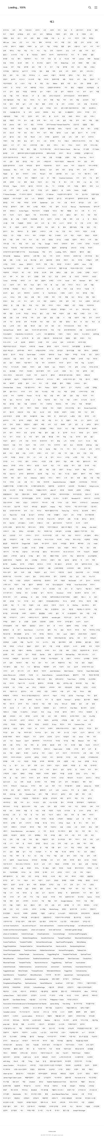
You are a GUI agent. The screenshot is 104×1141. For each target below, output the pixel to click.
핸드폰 (33, 326)
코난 (66, 429)
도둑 (70, 137)
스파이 (75, 400)
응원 (17, 92)
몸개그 (97, 355)
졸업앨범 (42, 613)
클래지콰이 (30, 474)
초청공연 (22, 675)
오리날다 (34, 712)
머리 (32, 227)
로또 (81, 84)
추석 (77, 178)
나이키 (42, 445)
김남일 (48, 449)
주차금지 (15, 273)
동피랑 (5, 153)
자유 (46, 227)
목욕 (54, 71)
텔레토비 (6, 630)
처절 (88, 613)
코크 (61, 215)
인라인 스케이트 (45, 577)
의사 (37, 642)
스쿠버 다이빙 (83, 392)
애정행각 (46, 667)
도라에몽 (86, 659)
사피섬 (67, 539)
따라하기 (85, 277)
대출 (92, 285)
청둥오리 (73, 252)
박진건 (55, 211)
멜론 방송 (37, 667)
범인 (65, 445)
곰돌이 (35, 424)
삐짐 (42, 424)
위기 (52, 441)
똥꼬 (93, 297)
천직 (4, 523)
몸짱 (30, 609)
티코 (18, 268)
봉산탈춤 (12, 371)
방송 (4, 326)
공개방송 (20, 34)
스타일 (67, 457)
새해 (71, 461)
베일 (58, 683)
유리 (19, 285)
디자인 (20, 461)
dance (5, 466)
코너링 (33, 548)
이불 (73, 429)
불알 (89, 252)
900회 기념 (48, 531)
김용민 (75, 597)
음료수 (5, 145)
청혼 (11, 314)
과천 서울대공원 (8, 100)
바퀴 (4, 708)
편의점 (85, 293)
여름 (97, 92)
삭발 (95, 609)
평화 (25, 182)
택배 (54, 314)
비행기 (48, 92)
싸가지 (97, 449)
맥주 (73, 59)
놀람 (73, 133)
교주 (81, 581)
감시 (63, 609)
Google (47, 244)
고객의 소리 (7, 585)
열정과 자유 (80, 556)
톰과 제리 (87, 700)
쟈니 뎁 (37, 396)
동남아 (16, 379)
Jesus (21, 264)
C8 (13, 687)
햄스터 (12, 412)
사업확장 (87, 539)
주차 (86, 51)
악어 (72, 166)
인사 (89, 314)
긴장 (81, 223)
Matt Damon (68, 671)
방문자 (77, 318)
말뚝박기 (29, 264)
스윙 (38, 605)
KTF (11, 190)
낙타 (4, 162)
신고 (82, 420)
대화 (4, 314)
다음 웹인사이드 (29, 388)
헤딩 (43, 252)
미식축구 (68, 264)
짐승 (97, 564)
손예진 (12, 470)
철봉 (4, 260)
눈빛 (76, 129)
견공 (44, 256)
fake (42, 416)
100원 (81, 433)
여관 (77, 371)
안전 (46, 326)
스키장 (93, 133)
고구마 (89, 223)
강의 (4, 433)
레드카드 (50, 593)
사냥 (12, 59)
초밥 (33, 244)
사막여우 (52, 687)
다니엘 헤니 (24, 712)
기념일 (76, 186)
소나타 (75, 646)
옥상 (32, 162)
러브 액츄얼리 (53, 659)
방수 (29, 359)
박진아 (44, 671)
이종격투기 (27, 59)
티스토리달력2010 (42, 248)
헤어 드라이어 (55, 552)
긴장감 (74, 650)
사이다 (5, 671)
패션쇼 (95, 219)
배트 (59, 560)
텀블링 (68, 338)
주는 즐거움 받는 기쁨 (25, 638)
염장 (60, 322)
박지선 (39, 511)
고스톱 (93, 231)
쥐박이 (74, 503)
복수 (65, 182)
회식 (73, 466)
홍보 (64, 227)
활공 (4, 511)
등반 (11, 363)
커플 (11, 96)
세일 (49, 420)
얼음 (34, 149)
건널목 (36, 544)
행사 (4, 470)
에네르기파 (14, 544)
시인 (94, 416)
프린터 (77, 470)
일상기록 (17, 507)
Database (6, 170)
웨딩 (51, 133)
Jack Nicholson (55, 671)
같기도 (27, 634)
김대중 (18, 416)
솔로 (64, 120)
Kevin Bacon (28, 630)
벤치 (11, 433)
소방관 (94, 277)
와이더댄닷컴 (77, 494)
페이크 (74, 548)
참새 (34, 170)
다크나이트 (18, 577)
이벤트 (84, 34)
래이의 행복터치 (83, 96)
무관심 (26, 314)
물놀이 (27, 215)
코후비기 (6, 531)
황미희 (72, 544)
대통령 (5, 38)
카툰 (39, 67)
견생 (16, 626)
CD (12, 235)
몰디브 (12, 137)
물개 (39, 285)
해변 (87, 63)
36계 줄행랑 (76, 346)
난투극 (22, 618)
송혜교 (89, 424)
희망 (4, 474)
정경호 (18, 424)
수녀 (33, 383)
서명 (59, 453)
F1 (99, 79)
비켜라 (47, 650)
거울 (81, 227)
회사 (24, 145)
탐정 (93, 704)
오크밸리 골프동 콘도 (38, 486)
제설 (46, 609)
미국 (4, 482)
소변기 (70, 293)
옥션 (93, 322)
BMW (63, 424)
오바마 (58, 256)
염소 (22, 277)
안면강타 (27, 581)
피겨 (48, 371)
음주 (62, 92)
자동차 (12, 34)
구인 (41, 404)
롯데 (19, 141)
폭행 (51, 100)
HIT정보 (53, 494)
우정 (91, 453)
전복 (45, 264)
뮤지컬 (25, 318)
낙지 (34, 634)
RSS (79, 326)
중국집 (25, 162)
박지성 (18, 88)
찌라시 (78, 116)
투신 (39, 531)
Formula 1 (67, 700)
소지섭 (83, 367)
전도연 (59, 429)
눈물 (32, 120)
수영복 (62, 293)
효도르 (12, 133)
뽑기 (75, 215)
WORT (12, 383)
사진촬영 (46, 211)
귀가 (46, 700)
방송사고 (12, 474)
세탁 (58, 396)
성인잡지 (66, 646)
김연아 (30, 116)
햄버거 (83, 474)
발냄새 (59, 700)
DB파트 (45, 112)
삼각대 (21, 474)
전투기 (73, 712)
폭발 (55, 449)
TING (16, 116)
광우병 (65, 67)
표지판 (89, 42)
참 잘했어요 (55, 609)
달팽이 (34, 231)
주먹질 (75, 355)
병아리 (65, 712)
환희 (25, 416)
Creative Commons (66, 178)
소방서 (27, 577)
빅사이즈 (22, 609)
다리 (96, 182)
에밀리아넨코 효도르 (9, 346)
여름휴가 (34, 178)
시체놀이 (89, 260)
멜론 (62, 46)
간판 (69, 42)
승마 (12, 671)
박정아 (61, 314)
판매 (57, 170)
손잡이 (20, 655)
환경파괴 (47, 581)
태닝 (71, 556)
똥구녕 (86, 593)
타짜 (20, 429)
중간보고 (40, 564)
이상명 (31, 675)
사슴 (26, 129)
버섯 (11, 453)
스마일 (5, 264)
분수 (25, 120)
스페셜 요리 (47, 162)
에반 (62, 211)
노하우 (5, 457)
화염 (19, 203)
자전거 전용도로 (52, 527)
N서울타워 (33, 416)
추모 (90, 141)
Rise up (73, 207)
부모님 (34, 314)
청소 (12, 231)
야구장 (26, 601)
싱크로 (5, 396)
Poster (29, 396)
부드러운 (6, 519)
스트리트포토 (83, 482)
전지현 (5, 461)
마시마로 (6, 659)
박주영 (72, 441)
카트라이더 (43, 309)
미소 (36, 59)
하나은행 (33, 322)
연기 (11, 437)
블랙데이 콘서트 (83, 199)
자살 (29, 84)
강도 (73, 260)
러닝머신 (78, 388)
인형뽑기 (57, 515)
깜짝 (96, 260)
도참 (67, 503)
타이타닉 (77, 659)
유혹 (95, 174)
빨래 (43, 104)
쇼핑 (19, 482)
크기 (93, 655)
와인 (73, 301)
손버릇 (81, 359)
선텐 (38, 338)
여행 (62, 42)
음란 (85, 162)
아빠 (12, 178)
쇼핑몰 (66, 240)
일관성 (67, 560)
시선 (19, 182)
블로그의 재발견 (66, 527)
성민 (4, 363)
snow (66, 166)
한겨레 (52, 141)
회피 (28, 207)
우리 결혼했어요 (49, 334)
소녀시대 (14, 55)
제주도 (12, 51)
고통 (25, 482)
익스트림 (45, 392)
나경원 (18, 581)
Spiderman (44, 203)
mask (96, 544)
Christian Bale (8, 388)
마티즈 (51, 305)
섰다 (66, 589)
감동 (11, 318)
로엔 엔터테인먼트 (70, 330)
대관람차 (89, 712)
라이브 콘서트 (93, 367)
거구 (20, 535)
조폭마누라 (39, 379)
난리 (28, 671)
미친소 (42, 88)
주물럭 (73, 359)
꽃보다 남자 (63, 416)
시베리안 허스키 (33, 618)
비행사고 (40, 523)
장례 (21, 207)
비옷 (48, 523)
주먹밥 (5, 622)
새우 (11, 277)
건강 (54, 322)
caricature (94, 503)
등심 (26, 297)
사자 (91, 46)
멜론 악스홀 (63, 268)
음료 (62, 630)
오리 (78, 104)
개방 (93, 683)
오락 (71, 100)
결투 (64, 396)
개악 (43, 363)
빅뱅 (80, 404)
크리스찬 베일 (69, 408)
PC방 (19, 178)
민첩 (4, 490)
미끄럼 (83, 355)
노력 (65, 441)
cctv (4, 297)
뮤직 (4, 691)
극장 (25, 137)
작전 (4, 581)
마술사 (55, 696)
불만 (40, 470)
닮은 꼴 (22, 556)
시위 (4, 190)
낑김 (25, 100)
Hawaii (41, 346)
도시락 (18, 314)
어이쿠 (61, 363)
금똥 (69, 519)
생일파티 (20, 470)
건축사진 (73, 248)
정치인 (87, 416)
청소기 (27, 589)
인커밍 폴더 (69, 622)
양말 (64, 219)
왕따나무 (96, 207)
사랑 (96, 42)
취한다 (16, 585)
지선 (61, 400)
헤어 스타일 (77, 539)
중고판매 (85, 511)
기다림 (40, 190)
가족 (32, 318)
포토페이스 (92, 108)
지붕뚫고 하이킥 (41, 490)
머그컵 (67, 474)
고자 (12, 153)
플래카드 (41, 683)
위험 (41, 84)
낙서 (27, 42)
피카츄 (80, 260)
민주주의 (57, 445)
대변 (79, 351)
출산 (12, 293)
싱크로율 (68, 531)
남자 (47, 190)
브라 (36, 223)
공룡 (43, 437)
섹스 (17, 75)
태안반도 (58, 404)
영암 (92, 125)
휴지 (44, 116)
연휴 (19, 297)
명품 (4, 318)
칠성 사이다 (25, 659)
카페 (90, 474)
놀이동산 (77, 700)
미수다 (52, 572)
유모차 (5, 293)
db (91, 182)
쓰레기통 (6, 289)
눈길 (25, 260)
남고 (4, 515)
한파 (4, 211)
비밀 (24, 453)
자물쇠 (20, 129)
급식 (88, 433)
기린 (94, 227)
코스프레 (31, 79)
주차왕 (79, 515)
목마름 (69, 585)
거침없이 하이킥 (27, 379)
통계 (4, 149)
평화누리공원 (51, 153)
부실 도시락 (51, 519)
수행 (94, 613)
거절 (90, 264)
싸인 (95, 457)
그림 (37, 240)
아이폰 (57, 712)
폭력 (17, 104)
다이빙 (34, 71)
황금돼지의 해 (84, 650)
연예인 (85, 55)
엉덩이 (5, 79)
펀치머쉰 (41, 515)
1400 (18, 503)
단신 (32, 511)
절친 (16, 494)
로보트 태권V (82, 634)
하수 (46, 663)
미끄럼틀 (58, 157)
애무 (4, 601)
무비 (38, 133)
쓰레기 (5, 88)
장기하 (38, 498)
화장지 (5, 429)
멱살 (60, 507)
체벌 (39, 433)
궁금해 (23, 342)
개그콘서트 (94, 104)
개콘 (88, 215)
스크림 (18, 260)
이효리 (79, 235)
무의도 (81, 601)
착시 (72, 55)
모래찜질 (77, 153)
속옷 (28, 170)
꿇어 (27, 383)
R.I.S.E (64, 207)
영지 (55, 577)
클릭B (49, 346)
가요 (11, 322)
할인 (41, 314)
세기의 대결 (82, 342)
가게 (50, 256)
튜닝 (84, 75)
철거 (44, 646)
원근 (93, 51)
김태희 (12, 182)
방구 (83, 137)
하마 (95, 461)
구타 (65, 88)
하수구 (92, 157)
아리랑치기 (13, 539)
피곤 (93, 100)
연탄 (79, 416)
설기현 (33, 433)
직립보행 (6, 548)
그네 (39, 137)
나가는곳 (20, 646)
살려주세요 (20, 351)
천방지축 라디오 (62, 55)
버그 (32, 482)
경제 (4, 182)
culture (81, 59)
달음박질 (51, 486)
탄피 (25, 511)
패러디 (58, 478)
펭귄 (19, 404)
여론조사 (6, 712)
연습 (84, 79)
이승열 (87, 289)
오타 (25, 38)
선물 (80, 51)
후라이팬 (79, 683)
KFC (37, 116)
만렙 (60, 650)
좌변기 (66, 260)
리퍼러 (5, 478)
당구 (52, 453)
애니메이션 (13, 149)
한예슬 (95, 388)
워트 (4, 383)
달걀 (88, 227)
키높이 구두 (21, 683)
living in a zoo (94, 486)
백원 (65, 392)
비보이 (78, 145)
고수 (29, 281)
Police (47, 388)
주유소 (82, 691)
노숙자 (56, 371)
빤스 (89, 129)
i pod (65, 634)
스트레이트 (50, 548)
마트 (31, 289)
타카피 (12, 638)
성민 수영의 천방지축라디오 (70, 108)
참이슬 (71, 170)
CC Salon (96, 149)
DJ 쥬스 (56, 498)
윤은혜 (40, 474)
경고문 (20, 63)
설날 (96, 445)
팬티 (19, 59)
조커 (15, 597)
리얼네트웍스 (48, 166)
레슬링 (5, 174)
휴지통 (27, 400)
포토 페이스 (85, 605)
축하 (84, 120)
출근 (91, 437)
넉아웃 (69, 593)
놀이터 (13, 79)
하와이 (32, 367)
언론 (19, 125)
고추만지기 (34, 503)
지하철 (55, 46)
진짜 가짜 (87, 568)
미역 (78, 552)
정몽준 (73, 704)
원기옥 (22, 564)
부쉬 (17, 338)
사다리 (23, 392)
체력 (49, 638)
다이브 (60, 503)
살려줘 (85, 371)
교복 (50, 231)
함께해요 (79, 642)
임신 (73, 297)
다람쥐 (25, 219)
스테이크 (43, 231)
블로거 (48, 63)
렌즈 (72, 478)
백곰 (58, 100)
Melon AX (70, 162)
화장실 (91, 38)
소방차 (12, 285)
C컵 (59, 589)
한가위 (78, 437)
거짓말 (25, 92)
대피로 (12, 646)
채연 (4, 618)
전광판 (24, 367)
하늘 (39, 244)
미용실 (81, 305)
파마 (96, 223)
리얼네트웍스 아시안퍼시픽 (24, 334)
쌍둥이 (72, 634)
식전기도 (76, 511)
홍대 (26, 461)
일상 (65, 30)
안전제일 (82, 679)
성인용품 (43, 429)
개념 (21, 149)
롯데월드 (63, 309)
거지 (92, 396)
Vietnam (82, 281)
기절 (50, 646)
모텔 (17, 219)
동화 (4, 453)
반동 (92, 392)
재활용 (69, 211)
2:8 (72, 515)
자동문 (63, 581)
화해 (49, 416)
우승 (27, 449)
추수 (76, 211)
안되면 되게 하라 (15, 511)
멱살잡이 (37, 572)
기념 (78, 75)
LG (34, 457)
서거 (25, 88)
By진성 (12, 523)
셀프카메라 (62, 642)
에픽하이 (27, 293)
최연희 (95, 235)
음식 (34, 34)
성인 (73, 305)
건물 (17, 305)
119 (65, 453)
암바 (85, 383)
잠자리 (95, 433)
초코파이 (36, 293)
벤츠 (25, 285)
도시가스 (45, 642)
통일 (58, 441)
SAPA (69, 190)
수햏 (21, 539)
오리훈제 (6, 687)
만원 (84, 453)
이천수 (59, 305)
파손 (86, 683)
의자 (42, 59)
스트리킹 (97, 498)
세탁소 (96, 535)
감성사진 (76, 125)
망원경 (45, 408)
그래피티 (54, 691)
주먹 (78, 170)
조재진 (82, 314)
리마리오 (44, 560)
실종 (39, 367)
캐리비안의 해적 (83, 429)
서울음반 (80, 88)
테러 (34, 235)
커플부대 (50, 199)
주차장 (87, 112)
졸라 (38, 556)
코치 (93, 593)
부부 (78, 453)
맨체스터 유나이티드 (79, 141)
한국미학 (46, 482)
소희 (24, 708)
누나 (12, 461)
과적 (92, 162)
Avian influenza (47, 675)
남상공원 (71, 486)
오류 (17, 318)
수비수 (61, 626)
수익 (94, 211)
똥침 (72, 88)
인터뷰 (87, 244)
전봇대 (29, 223)
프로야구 (14, 108)
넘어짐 (65, 359)
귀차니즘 (6, 244)
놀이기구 (25, 71)
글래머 (76, 264)
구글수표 (80, 671)
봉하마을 (96, 334)
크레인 (39, 691)
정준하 (55, 388)
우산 (59, 141)
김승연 (70, 572)
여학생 (26, 203)
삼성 (41, 108)
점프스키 (88, 494)
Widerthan (64, 63)
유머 (13, 30)
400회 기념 (77, 256)
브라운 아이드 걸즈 (69, 379)
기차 (96, 314)
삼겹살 (66, 466)
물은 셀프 (88, 642)
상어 (19, 293)
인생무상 (49, 404)
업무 (67, 301)
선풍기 (61, 470)
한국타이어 (43, 441)
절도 (24, 305)
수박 (71, 182)
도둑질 (96, 129)
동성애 (94, 429)
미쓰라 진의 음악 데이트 (39, 330)
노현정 (75, 457)
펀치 (45, 100)
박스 (71, 371)
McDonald (72, 581)
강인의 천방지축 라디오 (10, 157)
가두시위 (45, 503)
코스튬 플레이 (71, 613)
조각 (4, 92)
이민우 (97, 646)
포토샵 (21, 457)
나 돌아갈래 (7, 379)
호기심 (59, 240)
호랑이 (74, 71)
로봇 (25, 322)
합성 (4, 75)
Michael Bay (70, 655)
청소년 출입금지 (58, 585)
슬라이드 (6, 420)
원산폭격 (78, 593)
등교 (71, 445)
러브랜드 (30, 371)
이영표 (19, 235)
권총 (96, 240)
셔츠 (31, 691)
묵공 (74, 691)
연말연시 (27, 424)
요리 (41, 34)
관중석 (52, 560)
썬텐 (94, 548)
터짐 (52, 330)
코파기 (61, 153)
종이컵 (12, 404)
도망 (77, 219)
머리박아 (67, 256)
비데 (47, 585)
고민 (59, 326)
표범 (37, 597)
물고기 (80, 133)
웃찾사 (5, 301)
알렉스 (71, 75)
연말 (87, 297)
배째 (79, 568)
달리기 (5, 231)
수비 (37, 157)
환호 (35, 359)
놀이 (24, 104)
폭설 (97, 141)
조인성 (18, 437)
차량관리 (42, 687)
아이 (59, 30)
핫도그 (24, 289)
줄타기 (13, 441)
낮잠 (63, 137)
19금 (53, 182)
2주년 (73, 404)
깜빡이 (30, 700)
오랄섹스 (25, 552)
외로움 (13, 457)
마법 (92, 293)
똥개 (37, 437)
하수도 (65, 601)
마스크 (73, 433)
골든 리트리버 (57, 523)
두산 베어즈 (86, 334)
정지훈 (36, 273)
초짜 (52, 663)
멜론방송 (49, 34)
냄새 (60, 71)
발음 (51, 318)
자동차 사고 (13, 691)
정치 (90, 318)
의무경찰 (96, 572)
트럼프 (66, 548)
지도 (88, 457)
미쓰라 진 (65, 346)
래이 (21, 519)
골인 (57, 613)
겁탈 (4, 539)
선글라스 (53, 301)
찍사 (88, 696)
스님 (84, 182)
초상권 (12, 708)
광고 (19, 38)
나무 (30, 104)
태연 (83, 108)
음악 (65, 34)
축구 (4, 34)
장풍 (11, 260)
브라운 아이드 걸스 (88, 667)
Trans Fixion (71, 679)
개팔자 (24, 626)
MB (64, 79)
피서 (77, 293)
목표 (71, 120)
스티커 (31, 453)
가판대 (68, 334)
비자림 (82, 248)
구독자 (21, 371)
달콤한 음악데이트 (9, 166)
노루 (15, 342)
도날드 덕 (44, 375)
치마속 (32, 100)
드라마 (79, 244)
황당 (28, 149)
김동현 (5, 556)
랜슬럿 (90, 663)
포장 (25, 433)
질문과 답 (15, 71)
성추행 (26, 67)
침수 (50, 170)
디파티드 (15, 696)
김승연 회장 (79, 572)
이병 (23, 585)
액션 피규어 (36, 211)
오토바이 (59, 51)
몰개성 (75, 560)
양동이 (13, 622)
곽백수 (22, 700)
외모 (52, 408)
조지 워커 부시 (7, 593)
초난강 (42, 412)
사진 (44, 30)
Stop (49, 712)
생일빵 (54, 383)
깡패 (51, 273)
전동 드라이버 (7, 503)
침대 (11, 104)
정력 (92, 412)
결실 (50, 679)
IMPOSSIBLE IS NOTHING (60, 597)
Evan (59, 355)
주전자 (85, 396)
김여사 (79, 112)
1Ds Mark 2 (82, 486)
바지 (21, 170)
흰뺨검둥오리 (7, 494)
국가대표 (6, 71)
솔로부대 (56, 137)
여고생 (66, 59)
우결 (58, 330)
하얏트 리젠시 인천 (76, 268)
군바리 (64, 277)
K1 (48, 178)
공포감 (46, 605)
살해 (76, 367)
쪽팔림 (68, 383)
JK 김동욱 (87, 535)
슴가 (41, 46)
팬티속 (86, 351)
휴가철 (5, 613)
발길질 (34, 129)
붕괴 (95, 597)
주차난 (5, 367)
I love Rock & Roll (80, 585)
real (57, 285)
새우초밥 (34, 507)
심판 (85, 116)
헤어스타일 (85, 309)
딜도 (11, 400)
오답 (4, 683)
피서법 (44, 597)
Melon (55, 84)
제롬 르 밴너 (7, 700)
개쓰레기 (19, 663)
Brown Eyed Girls (90, 408)
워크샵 (5, 248)
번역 (85, 145)
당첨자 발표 (95, 194)
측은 (84, 630)
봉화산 (58, 273)
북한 (78, 461)
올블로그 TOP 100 (81, 531)
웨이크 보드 (32, 527)
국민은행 (79, 445)
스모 (88, 572)
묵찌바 (35, 494)
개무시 (94, 511)
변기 (91, 75)
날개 (32, 301)
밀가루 (65, 433)
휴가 (84, 92)
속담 (52, 466)
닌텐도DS (6, 359)
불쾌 (49, 630)
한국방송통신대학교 (52, 601)
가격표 (20, 687)
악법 (18, 100)
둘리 (15, 572)
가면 (19, 133)
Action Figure (23, 211)
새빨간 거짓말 (54, 556)
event (46, 75)
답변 (11, 663)
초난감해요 (92, 679)
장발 (53, 642)
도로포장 (12, 535)
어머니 (56, 145)
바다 (56, 42)
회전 (55, 400)
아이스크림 (94, 145)
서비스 (50, 478)
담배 (4, 51)
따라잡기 (36, 589)
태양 (45, 301)
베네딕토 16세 (57, 338)
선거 (65, 235)
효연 (26, 199)
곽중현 (96, 379)
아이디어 (39, 186)
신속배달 (34, 560)
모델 (85, 104)
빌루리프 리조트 (87, 564)
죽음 (84, 318)
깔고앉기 (31, 515)
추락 (58, 437)
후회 (78, 182)
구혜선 (51, 429)
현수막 (51, 55)
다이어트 (40, 125)
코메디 (39, 453)
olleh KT (53, 490)
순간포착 (85, 100)
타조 (59, 203)
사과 (38, 301)
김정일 (5, 219)
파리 (53, 297)
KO (23, 273)
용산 (75, 322)
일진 (80, 704)
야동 (90, 120)
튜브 (97, 256)
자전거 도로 (67, 618)
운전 (63, 104)
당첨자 (42, 129)
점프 (41, 71)
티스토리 (96, 244)
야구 (98, 46)
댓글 (65, 461)
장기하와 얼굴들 (27, 498)
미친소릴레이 (7, 334)
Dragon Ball (26, 544)
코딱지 (92, 170)
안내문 (40, 342)
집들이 (75, 474)
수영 (72, 67)
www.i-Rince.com (9, 675)
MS (52, 326)
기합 (36, 363)
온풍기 (69, 659)
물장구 (31, 585)
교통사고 (77, 46)
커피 (17, 96)
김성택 (34, 622)
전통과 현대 (25, 494)
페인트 (43, 207)
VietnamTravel (8, 330)
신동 (65, 203)
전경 (63, 231)
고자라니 (28, 535)
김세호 (79, 273)
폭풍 (96, 601)
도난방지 (91, 363)
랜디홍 (20, 589)
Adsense (34, 478)
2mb (14, 42)
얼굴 (4, 120)
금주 (70, 424)
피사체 (59, 539)
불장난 (69, 215)
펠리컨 (82, 252)
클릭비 (53, 375)
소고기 (61, 223)
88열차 (95, 552)
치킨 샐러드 (7, 667)
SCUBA (52, 589)
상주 (68, 691)
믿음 (13, 445)
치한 (24, 605)
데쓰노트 (64, 704)
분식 (21, 408)
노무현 (5, 46)
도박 (4, 424)
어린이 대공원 (59, 162)
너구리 (59, 281)
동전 (19, 478)
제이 (96, 281)
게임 (25, 51)
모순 (25, 478)
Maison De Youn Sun (26, 679)
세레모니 (12, 211)
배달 (77, 100)
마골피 (31, 605)
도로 (42, 178)
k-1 (13, 449)
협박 (43, 305)
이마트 (12, 482)
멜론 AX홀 (51, 129)
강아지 (37, 30)
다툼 (25, 404)
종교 (86, 322)
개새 (42, 712)
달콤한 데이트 (7, 560)
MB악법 (33, 88)
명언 (60, 474)
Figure (14, 186)
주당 (27, 704)
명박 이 (13, 46)
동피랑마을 (63, 248)
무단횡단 (15, 289)
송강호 (37, 466)
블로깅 (42, 478)
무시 (25, 301)
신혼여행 (58, 174)
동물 (47, 71)
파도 (52, 264)
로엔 (4, 498)
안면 (56, 535)
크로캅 (72, 412)
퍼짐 (11, 581)
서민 (50, 207)
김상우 (76, 667)
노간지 (38, 334)
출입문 (5, 544)
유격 (42, 223)
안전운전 (33, 404)
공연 (28, 34)
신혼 (63, 285)
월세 (95, 696)
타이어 (34, 441)
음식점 (18, 322)
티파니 (92, 116)
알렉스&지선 (59, 679)
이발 (12, 141)
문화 (71, 34)
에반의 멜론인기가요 (51, 511)
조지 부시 (50, 379)
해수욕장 (62, 75)
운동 (44, 96)
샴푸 (85, 285)
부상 (40, 449)
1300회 (70, 490)
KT (19, 145)
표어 (41, 260)
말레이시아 (39, 289)
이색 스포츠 (7, 507)
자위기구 (78, 535)
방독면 (73, 601)
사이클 (58, 646)
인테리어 (64, 244)
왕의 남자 (96, 301)
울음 (52, 433)
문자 (77, 120)
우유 (70, 231)
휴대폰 (5, 59)
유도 (4, 371)
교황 (58, 289)
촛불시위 (46, 338)
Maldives (17, 256)
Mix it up (77, 149)
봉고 (4, 535)
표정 (32, 38)
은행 (50, 461)
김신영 (35, 659)
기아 (68, 449)
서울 (21, 309)
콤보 (26, 560)
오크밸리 (89, 268)
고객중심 (87, 490)
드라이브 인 (84, 503)
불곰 (93, 199)
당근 (50, 277)
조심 (59, 392)
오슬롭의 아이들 (8, 486)
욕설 (18, 67)
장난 (47, 84)
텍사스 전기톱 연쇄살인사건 (31, 696)
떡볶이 (97, 474)
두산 (22, 667)
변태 (26, 63)
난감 (96, 420)
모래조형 (32, 346)
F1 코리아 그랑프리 (26, 194)
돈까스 (91, 470)
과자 (68, 186)
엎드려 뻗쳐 (40, 371)
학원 (72, 235)
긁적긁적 (44, 494)
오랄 (14, 359)
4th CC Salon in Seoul (62, 149)
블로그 (5, 55)
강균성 (55, 544)
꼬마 (67, 71)
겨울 (39, 79)
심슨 (54, 367)
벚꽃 (78, 478)
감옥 (90, 449)
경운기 (63, 388)
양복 (49, 655)
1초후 (22, 572)
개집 (45, 396)
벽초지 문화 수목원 (26, 248)
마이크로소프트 (69, 326)
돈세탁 (5, 605)
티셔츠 (5, 108)
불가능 (71, 638)
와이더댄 (48, 42)
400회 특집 (37, 581)
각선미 (12, 215)
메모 (86, 326)
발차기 (69, 363)
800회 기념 (7, 577)
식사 (79, 174)
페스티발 (33, 260)
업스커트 (85, 194)
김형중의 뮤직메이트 (54, 88)
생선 (25, 133)
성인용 (12, 601)
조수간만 (12, 490)
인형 (49, 59)
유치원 (57, 219)
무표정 (34, 655)
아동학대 (6, 273)
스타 (19, 301)
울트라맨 (49, 260)
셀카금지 (61, 519)
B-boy (69, 470)
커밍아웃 (47, 400)
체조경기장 (6, 634)
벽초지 (24, 157)
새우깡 (22, 281)
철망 (75, 338)
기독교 (70, 145)
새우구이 (6, 552)
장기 (19, 630)
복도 (70, 663)
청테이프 (51, 355)
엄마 (81, 71)
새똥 (49, 568)
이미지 (77, 231)
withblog (24, 597)
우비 (12, 396)
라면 (68, 84)
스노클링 (25, 548)
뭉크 (79, 408)
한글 (28, 108)
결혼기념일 (73, 227)
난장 (89, 203)
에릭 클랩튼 (17, 634)
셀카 (97, 178)
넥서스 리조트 (49, 539)
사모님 (12, 297)
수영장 (46, 297)
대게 (15, 408)
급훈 (11, 162)
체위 (79, 412)
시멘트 (64, 371)
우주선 (81, 712)
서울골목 (72, 482)
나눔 (71, 437)
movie (5, 67)
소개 (65, 478)
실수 (41, 92)
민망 (4, 112)
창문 (36, 281)
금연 (38, 318)
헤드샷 (69, 153)
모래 (12, 129)
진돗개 (53, 605)
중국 (4, 240)
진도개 (61, 605)
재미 (20, 30)
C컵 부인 (94, 507)
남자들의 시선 (88, 153)
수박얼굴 (63, 544)
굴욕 (69, 46)
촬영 (62, 84)
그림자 (14, 309)
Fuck (32, 285)
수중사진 (35, 704)
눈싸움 (35, 207)
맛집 (24, 75)
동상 (12, 38)
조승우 (45, 466)
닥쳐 (28, 539)
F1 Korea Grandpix (9, 194)
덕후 (83, 675)
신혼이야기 (6, 408)
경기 (4, 412)
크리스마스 (90, 71)
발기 (42, 593)
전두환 (13, 466)
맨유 (42, 145)
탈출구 (29, 646)
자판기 (34, 429)
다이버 (49, 564)
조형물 (46, 38)
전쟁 (26, 441)
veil (27, 687)
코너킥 (78, 523)
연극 (43, 240)
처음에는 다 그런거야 (83, 609)
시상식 (20, 215)
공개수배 (69, 564)
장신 (88, 548)
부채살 (96, 539)
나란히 (86, 523)
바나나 (59, 457)
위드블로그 (39, 194)
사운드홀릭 (30, 531)
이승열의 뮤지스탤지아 (64, 194)
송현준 (20, 383)
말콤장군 (32, 626)
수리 (70, 309)
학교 (33, 42)
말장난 (68, 322)
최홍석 (20, 650)
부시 (38, 141)
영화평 (89, 84)
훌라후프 (45, 618)
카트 (34, 215)
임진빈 (85, 687)
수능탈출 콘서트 (15, 112)
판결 (46, 691)
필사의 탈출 (70, 351)
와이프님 (32, 75)
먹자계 (5, 679)
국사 (56, 420)
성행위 (67, 157)
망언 (44, 556)
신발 (4, 96)
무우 (79, 162)
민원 (56, 277)
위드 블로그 (58, 564)
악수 (77, 194)
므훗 (47, 383)
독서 (30, 240)
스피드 (34, 174)
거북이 (5, 141)
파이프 (77, 630)
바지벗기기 (13, 618)
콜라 (46, 433)
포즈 (4, 277)
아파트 (12, 63)
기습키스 (79, 589)
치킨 (22, 116)
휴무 (94, 605)
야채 (76, 363)
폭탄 (4, 404)
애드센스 (25, 96)
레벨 (21, 642)
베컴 (75, 314)
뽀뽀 (89, 59)
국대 (90, 646)
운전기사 (38, 609)
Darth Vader (31, 355)
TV (53, 186)
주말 (98, 478)
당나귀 (92, 400)
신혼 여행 (36, 256)
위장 (42, 359)
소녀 (26, 429)
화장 (36, 420)
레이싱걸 (6, 186)
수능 (57, 231)
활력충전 (41, 199)
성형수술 (89, 445)
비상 (37, 305)
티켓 (65, 289)
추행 (48, 515)
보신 (33, 601)
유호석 (57, 346)
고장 (55, 92)
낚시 (25, 125)
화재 (91, 186)
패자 (59, 687)
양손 (13, 531)
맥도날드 (43, 174)
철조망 (5, 355)
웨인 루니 (88, 174)
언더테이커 (51, 363)
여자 (55, 63)
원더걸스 (81, 203)
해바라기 (6, 309)
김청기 (37, 646)
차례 (4, 646)
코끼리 (51, 104)
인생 (4, 125)
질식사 (88, 581)
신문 (34, 108)
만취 (51, 51)
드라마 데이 (70, 342)
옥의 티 (12, 704)
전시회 (87, 466)
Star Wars (73, 708)
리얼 (28, 412)
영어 (72, 244)
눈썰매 (14, 642)
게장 (52, 392)
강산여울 (47, 498)
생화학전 (39, 585)
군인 (20, 42)
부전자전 (97, 581)
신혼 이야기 (79, 30)
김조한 (92, 708)
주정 (91, 618)
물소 (34, 577)
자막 (54, 223)
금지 (4, 137)
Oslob (76, 190)
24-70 (77, 618)
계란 (50, 235)
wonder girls (56, 618)
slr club (5, 650)
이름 (11, 240)
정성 (39, 400)
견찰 (80, 330)
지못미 (60, 334)
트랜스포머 (19, 375)
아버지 (56, 244)
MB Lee (6, 42)
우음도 (5, 129)
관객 (55, 581)
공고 (54, 708)
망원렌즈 (46, 708)
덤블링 (85, 125)
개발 (47, 470)
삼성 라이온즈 (7, 416)
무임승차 (23, 346)
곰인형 (71, 696)
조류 (92, 371)
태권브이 (6, 445)
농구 (85, 46)
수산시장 (31, 683)
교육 (58, 120)
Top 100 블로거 (8, 268)
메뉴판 (33, 137)
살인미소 (24, 691)
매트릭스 (20, 231)
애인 (12, 478)
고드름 (5, 223)
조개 (30, 392)
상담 (47, 314)
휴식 (55, 108)
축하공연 (29, 166)
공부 (11, 75)
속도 (53, 474)
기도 (90, 178)
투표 (30, 305)
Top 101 (30, 642)
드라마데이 (70, 568)
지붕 (44, 157)
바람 (38, 482)
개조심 (21, 355)
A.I (37, 675)
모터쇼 (21, 466)
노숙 (33, 199)
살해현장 (95, 351)
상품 (32, 297)
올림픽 (43, 281)
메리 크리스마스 (83, 655)
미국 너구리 (7, 342)
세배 (67, 650)
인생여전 (63, 577)
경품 (25, 326)
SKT (18, 190)
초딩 (67, 51)
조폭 (82, 211)
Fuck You (83, 157)
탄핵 (38, 120)
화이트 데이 (7, 597)
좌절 (20, 244)
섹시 (63, 145)
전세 (11, 424)
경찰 (75, 42)
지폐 (12, 223)
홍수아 (88, 379)
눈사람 (25, 190)
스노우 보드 (40, 630)
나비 (40, 457)
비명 (61, 691)
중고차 (13, 355)
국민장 (62, 490)
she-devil (93, 527)
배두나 (29, 466)
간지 (94, 112)
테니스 (78, 285)
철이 (48, 626)
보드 (66, 174)
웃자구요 (6, 30)
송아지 (25, 227)
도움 (71, 289)
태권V (85, 231)
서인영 (43, 461)
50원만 (13, 609)
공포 (33, 67)
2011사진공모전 (69, 96)
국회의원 (33, 92)
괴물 (69, 318)
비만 (30, 437)
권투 (76, 137)
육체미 (97, 589)
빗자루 (34, 203)
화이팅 (42, 634)
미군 (86, 412)
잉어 (84, 178)
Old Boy (75, 605)
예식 (39, 388)
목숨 (82, 363)
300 (36, 392)
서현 (29, 273)
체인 (4, 704)
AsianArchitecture (59, 482)
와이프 (46, 79)
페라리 (78, 375)
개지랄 (21, 490)
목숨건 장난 (13, 515)
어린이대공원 (7, 84)
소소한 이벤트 (39, 638)
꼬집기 (65, 515)
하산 (33, 663)
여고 (40, 383)
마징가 (5, 441)
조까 (87, 560)
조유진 (77, 277)
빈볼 (29, 572)
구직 (13, 420)
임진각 (49, 219)
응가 (32, 141)
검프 (72, 273)
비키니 (27, 235)
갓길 (92, 531)
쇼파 (49, 424)
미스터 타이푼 (47, 535)
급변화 (78, 490)
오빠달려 (15, 659)
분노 (47, 186)
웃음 (4, 63)
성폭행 (26, 268)
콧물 (66, 297)
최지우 (59, 622)
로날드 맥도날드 (8, 351)
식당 (21, 55)
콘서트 (89, 30)
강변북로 (6, 642)
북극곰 (5, 207)
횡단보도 (43, 170)
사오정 (93, 687)
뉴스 (97, 186)
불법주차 (76, 675)
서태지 (29, 309)
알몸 (65, 273)
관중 (50, 157)
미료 (63, 535)
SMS (70, 116)
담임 (59, 548)
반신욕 (44, 273)
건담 (19, 137)
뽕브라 (36, 671)
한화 (43, 277)
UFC (84, 618)
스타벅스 (35, 461)
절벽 (4, 392)
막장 (4, 400)
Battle (42, 655)
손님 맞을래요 (92, 556)
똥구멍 (5, 564)
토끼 (91, 92)
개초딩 (71, 79)
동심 (25, 141)
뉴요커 (78, 622)
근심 (88, 544)
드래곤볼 (61, 186)
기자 (58, 466)
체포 (26, 663)
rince (84, 264)
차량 (68, 400)
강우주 (20, 704)
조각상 (51, 351)
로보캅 (13, 429)
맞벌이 (97, 642)
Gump (19, 388)
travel (67, 281)
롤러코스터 (86, 461)
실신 (77, 577)
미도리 (26, 507)
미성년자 (86, 552)
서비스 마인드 (7, 375)
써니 (82, 215)
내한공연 (53, 309)
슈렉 (54, 667)
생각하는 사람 (67, 683)
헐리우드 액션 (20, 527)
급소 (52, 203)
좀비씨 (92, 519)
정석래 (95, 659)
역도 (81, 548)
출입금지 (44, 507)
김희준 (73, 392)
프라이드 (91, 137)
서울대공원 (6, 116)
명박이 (43, 55)
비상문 (29, 375)
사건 (51, 120)
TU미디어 (69, 523)
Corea (5, 281)
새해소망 (87, 375)
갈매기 (58, 461)
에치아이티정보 (64, 494)
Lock (66, 133)
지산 (89, 338)
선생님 (92, 67)
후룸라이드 (61, 663)
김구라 (64, 556)
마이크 (70, 285)
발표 (71, 453)
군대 (82, 42)
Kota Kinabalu (34, 252)
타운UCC (28, 30)
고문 (87, 704)
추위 (26, 178)
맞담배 (47, 367)
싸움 (85, 67)
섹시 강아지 (45, 544)
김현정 (51, 622)
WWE (81, 63)
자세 (4, 104)
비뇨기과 (92, 577)
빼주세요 (81, 544)
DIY (12, 67)
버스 (38, 51)
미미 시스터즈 (14, 498)
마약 (20, 445)
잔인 (26, 593)
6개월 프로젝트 (41, 351)
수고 (28, 667)
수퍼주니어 (63, 708)
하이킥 (38, 264)
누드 (78, 92)
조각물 (84, 626)
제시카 (73, 203)
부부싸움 (14, 281)
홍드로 (12, 589)
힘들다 (68, 420)
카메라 (29, 46)
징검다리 (37, 708)
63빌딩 (29, 420)
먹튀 (93, 560)
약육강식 (62, 367)
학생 (19, 51)
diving (84, 527)
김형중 (36, 277)
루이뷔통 (50, 683)
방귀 (45, 133)
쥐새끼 (90, 248)
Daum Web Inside (92, 671)
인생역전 (20, 396)
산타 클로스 (22, 523)
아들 (95, 441)
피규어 (23, 186)
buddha (13, 564)
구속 (61, 449)
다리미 (13, 264)
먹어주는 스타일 (94, 630)
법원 (13, 650)
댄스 (75, 84)
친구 (51, 67)
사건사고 (22, 79)
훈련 (48, 145)
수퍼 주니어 (40, 268)
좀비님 (84, 519)
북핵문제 (6, 696)
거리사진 (94, 482)
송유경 (37, 112)
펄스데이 (84, 708)
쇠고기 (80, 441)
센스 (77, 309)
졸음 (38, 38)
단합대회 (43, 622)
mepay (52, 507)
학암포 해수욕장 (94, 675)
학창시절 (14, 248)
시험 (91, 478)
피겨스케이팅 (44, 215)
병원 (47, 322)
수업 (94, 466)
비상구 (95, 273)
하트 (34, 445)
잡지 (52, 457)
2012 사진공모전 (54, 96)
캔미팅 (42, 527)
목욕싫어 (93, 638)
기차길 (63, 696)
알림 (97, 120)
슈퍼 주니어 (52, 268)
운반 (76, 564)
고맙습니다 (81, 166)
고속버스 (77, 383)
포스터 (56, 116)
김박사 (41, 626)
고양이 (52, 30)
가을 (48, 46)
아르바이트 (90, 305)
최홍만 (12, 120)
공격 (11, 92)
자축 (75, 420)
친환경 (58, 260)
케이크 (82, 240)
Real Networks (85, 207)
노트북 (12, 326)
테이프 (95, 359)
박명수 (37, 408)
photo (12, 125)
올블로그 (55, 190)
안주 (4, 663)
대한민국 (70, 92)
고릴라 (17, 227)
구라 (69, 367)
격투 (66, 404)
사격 (89, 240)
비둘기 (53, 75)
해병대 (96, 700)
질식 (26, 655)
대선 (41, 322)
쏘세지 (31, 523)
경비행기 (41, 568)
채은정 (71, 609)
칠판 (59, 112)
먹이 (64, 100)
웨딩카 (57, 359)
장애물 (41, 548)
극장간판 (61, 572)
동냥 (69, 535)
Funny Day (65, 511)
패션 (37, 104)
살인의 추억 (58, 655)
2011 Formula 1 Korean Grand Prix (58, 125)
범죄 (52, 227)
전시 (74, 449)
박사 (54, 650)
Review (96, 59)
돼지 (63, 170)
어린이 (40, 182)
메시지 (69, 630)
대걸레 (59, 408)
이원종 (14, 712)
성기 (29, 277)
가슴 (45, 51)
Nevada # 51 (75, 498)
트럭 (30, 112)
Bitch (14, 519)
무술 (64, 437)
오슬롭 (84, 190)
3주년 (34, 687)
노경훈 (87, 388)
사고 (69, 38)
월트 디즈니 (13, 392)
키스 (32, 51)
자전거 (77, 38)
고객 (20, 441)
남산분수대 (61, 486)
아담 (43, 704)
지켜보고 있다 (7, 338)
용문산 (45, 552)
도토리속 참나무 (91, 330)
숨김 (45, 572)
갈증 (68, 314)
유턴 (84, 577)
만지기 (37, 535)
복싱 (53, 112)
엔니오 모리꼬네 (68, 552)
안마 (38, 162)
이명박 (58, 34)
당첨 (53, 470)
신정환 (26, 622)
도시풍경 (34, 593)
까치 (12, 655)
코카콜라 (42, 235)
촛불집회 (6, 199)
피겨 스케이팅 (93, 166)
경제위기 (31, 342)
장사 (42, 219)
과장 (43, 420)
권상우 (27, 445)
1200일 (18, 593)
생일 (32, 125)
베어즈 (76, 334)
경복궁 (5, 305)
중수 (39, 663)
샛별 (89, 691)
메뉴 (15, 170)
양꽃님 (21, 531)
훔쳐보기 (14, 207)
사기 (12, 145)
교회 (4, 322)
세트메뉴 (29, 650)
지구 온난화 (15, 367)
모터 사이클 (35, 552)
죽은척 (89, 601)
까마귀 (18, 433)
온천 (19, 326)
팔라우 (38, 166)
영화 (96, 30)
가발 (74, 157)
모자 (84, 170)
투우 (35, 375)
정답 (77, 396)
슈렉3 (50, 613)
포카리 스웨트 (7, 527)
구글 (57, 67)
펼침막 (54, 248)
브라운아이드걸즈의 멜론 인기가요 (14, 252)
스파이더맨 (33, 145)
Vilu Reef (6, 568)
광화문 (39, 227)
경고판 (97, 494)
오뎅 (49, 412)
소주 (73, 51)
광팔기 (40, 601)
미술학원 (18, 560)
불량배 (69, 626)
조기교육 (84, 400)
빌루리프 (27, 256)
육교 (4, 589)
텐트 (81, 613)
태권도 (5, 235)
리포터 (61, 667)
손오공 (55, 342)
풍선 (82, 129)
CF (33, 96)
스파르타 (42, 355)
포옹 (63, 116)
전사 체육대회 (89, 515)
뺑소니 (83, 597)
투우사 (92, 585)
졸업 (85, 478)
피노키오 (38, 700)
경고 (78, 67)
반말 (51, 396)
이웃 (59, 297)
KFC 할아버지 (69, 199)
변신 (94, 309)
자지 (12, 203)
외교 (4, 437)
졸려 (61, 383)
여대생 (43, 659)
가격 (19, 120)
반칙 (50, 252)
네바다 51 (87, 498)
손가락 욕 (25, 338)
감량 (71, 396)
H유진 (22, 359)
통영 (17, 453)
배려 (34, 449)
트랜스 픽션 (30, 519)
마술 (47, 474)
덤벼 (61, 342)
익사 (19, 601)
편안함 (56, 412)
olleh (26, 330)
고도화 (21, 166)
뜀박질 (5, 203)
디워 (45, 285)
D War (31, 556)
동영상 (51, 240)
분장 (83, 663)
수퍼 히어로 (88, 256)
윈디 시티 (21, 671)
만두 (28, 457)
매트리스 (50, 634)
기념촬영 (20, 223)
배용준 (66, 305)
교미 (78, 79)
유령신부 (20, 412)
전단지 (58, 166)
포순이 (86, 622)
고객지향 (14, 556)
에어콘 (59, 264)
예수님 (80, 297)
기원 (82, 457)
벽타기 (30, 351)
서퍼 (91, 626)
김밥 (39, 326)
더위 (24, 240)
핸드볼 (51, 437)
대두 (78, 638)
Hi (31, 597)
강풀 (58, 318)
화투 (71, 219)
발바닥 (89, 420)
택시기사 (19, 400)
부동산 (66, 141)
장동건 (87, 235)
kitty (56, 704)
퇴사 (4, 227)
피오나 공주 (7, 572)
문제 (60, 301)
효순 (71, 577)
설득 (85, 437)
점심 (12, 301)
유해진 (51, 281)
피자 (26, 244)
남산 (73, 174)
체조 (39, 297)
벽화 (54, 178)
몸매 (57, 207)
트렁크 (82, 338)
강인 (4, 133)
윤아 (31, 157)
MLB (32, 182)
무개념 (48, 108)
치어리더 (25, 174)
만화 (84, 38)
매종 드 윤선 (41, 679)
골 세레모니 (87, 346)
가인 (76, 527)
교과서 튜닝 (37, 539)
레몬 (49, 704)
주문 (95, 215)
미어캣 (5, 609)
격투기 (29, 408)
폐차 (58, 379)
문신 (32, 133)
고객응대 (31, 564)
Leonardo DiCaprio (62, 675)
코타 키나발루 (16, 199)
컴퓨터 (74, 240)
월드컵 (30, 186)
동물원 (21, 46)
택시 (45, 120)
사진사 (54, 215)
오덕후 (49, 359)
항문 (17, 162)
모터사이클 (14, 613)
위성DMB (34, 219)
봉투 (70, 642)
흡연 (21, 108)
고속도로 (82, 449)
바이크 (79, 289)
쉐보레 (19, 330)
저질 (80, 379)
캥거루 (69, 223)
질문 (79, 466)
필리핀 (59, 133)
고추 (91, 34)
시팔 (52, 503)
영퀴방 (78, 687)
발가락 (21, 420)
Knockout (60, 593)
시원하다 (32, 613)
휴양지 (64, 412)
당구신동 (40, 519)
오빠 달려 (58, 531)
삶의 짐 (59, 199)
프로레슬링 (90, 88)
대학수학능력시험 (60, 638)
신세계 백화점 (58, 568)
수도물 (23, 515)
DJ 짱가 (65, 498)
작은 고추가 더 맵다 (81, 507)
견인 (90, 355)
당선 (68, 667)
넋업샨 (25, 503)
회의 (50, 174)
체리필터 (88, 404)
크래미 (24, 613)
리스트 (88, 441)
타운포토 (35, 55)
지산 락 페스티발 (45, 149)
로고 (47, 182)
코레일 (76, 626)
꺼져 (47, 342)
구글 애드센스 (52, 293)
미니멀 (76, 519)
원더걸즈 (60, 351)
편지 (32, 190)
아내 (80, 301)
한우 (4, 215)
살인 (76, 424)
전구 (85, 638)
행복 (40, 42)
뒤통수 (67, 355)
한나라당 (40, 63)
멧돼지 (18, 363)
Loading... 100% (17, 7)
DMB (29, 470)
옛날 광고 (89, 589)
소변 (73, 63)
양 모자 (95, 650)
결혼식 (84, 186)
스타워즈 (71, 104)
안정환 (20, 449)
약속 (49, 445)
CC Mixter (50, 194)
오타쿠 (98, 318)
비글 (88, 359)
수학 (46, 453)
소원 (45, 141)
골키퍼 (5, 178)
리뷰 (52, 38)
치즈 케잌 (15, 552)
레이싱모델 (6, 256)
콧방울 (13, 679)
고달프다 (93, 634)
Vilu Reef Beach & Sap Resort (24, 568)
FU (39, 100)
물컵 (15, 667)
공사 (95, 203)
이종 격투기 (28, 363)
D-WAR (58, 235)
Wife (60, 129)
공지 (96, 84)
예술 (84, 470)
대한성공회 (68, 687)
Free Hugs (80, 696)
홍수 (17, 174)
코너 (44, 589)
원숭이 (92, 79)
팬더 (90, 281)
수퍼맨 (47, 137)
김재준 (87, 273)
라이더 (12, 683)
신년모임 (38, 650)
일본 (45, 318)
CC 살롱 (86, 149)
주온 (76, 663)
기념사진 (68, 129)
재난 (12, 605)
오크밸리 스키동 (22, 486)
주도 (55, 630)
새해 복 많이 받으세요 (66, 375)
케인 (4, 638)
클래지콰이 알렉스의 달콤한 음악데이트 (30, 153)
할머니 (97, 424)
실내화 (5, 655)
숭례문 (83, 646)
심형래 (87, 301)
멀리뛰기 (15, 548)
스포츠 (22, 84)
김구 (70, 388)
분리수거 (46, 696)
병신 (34, 412)
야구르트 (30, 490)
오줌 (94, 63)
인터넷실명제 (7, 626)
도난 (4, 285)
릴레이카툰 (55, 79)
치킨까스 (68, 507)
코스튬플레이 (69, 112)
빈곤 (55, 424)
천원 (58, 634)
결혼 (92, 55)
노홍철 (72, 416)
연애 (17, 240)
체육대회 (6, 449)
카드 (13, 244)
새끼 (74, 281)
